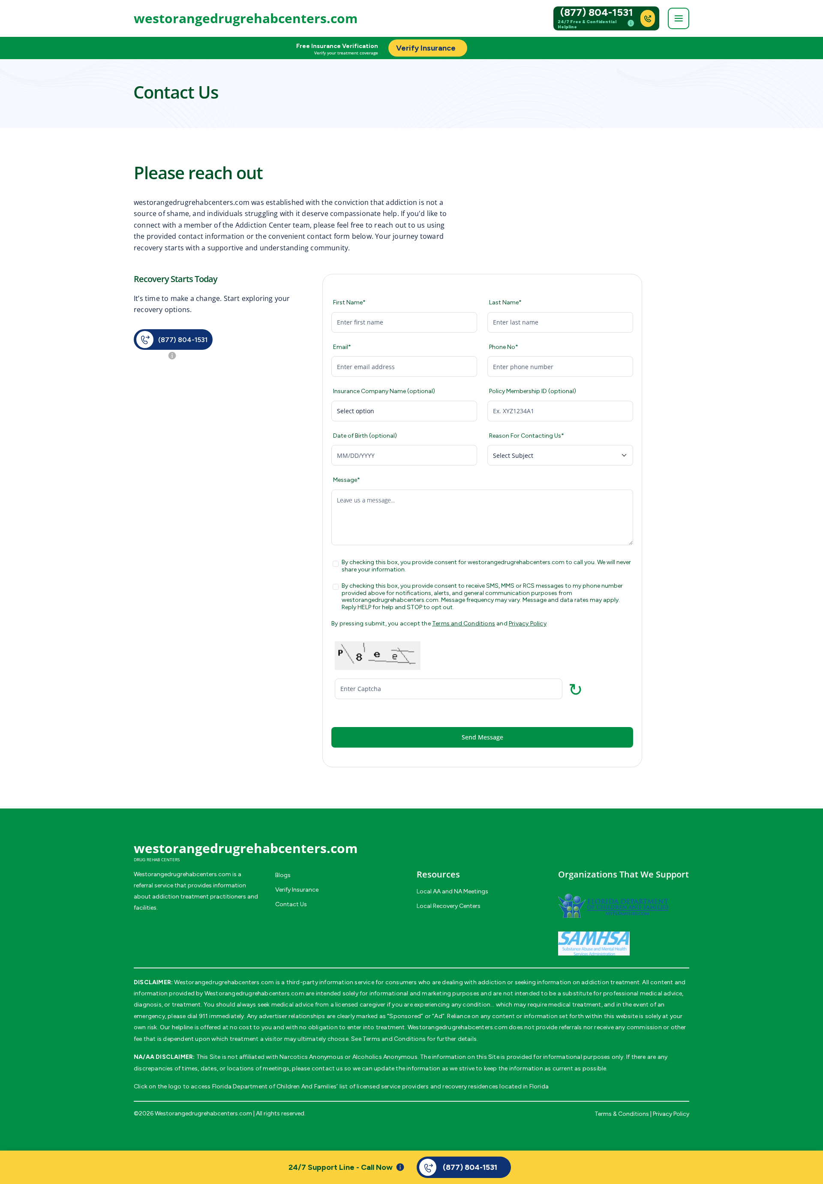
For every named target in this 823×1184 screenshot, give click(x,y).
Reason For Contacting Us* (526, 436)
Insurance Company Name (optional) (384, 391)
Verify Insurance (296, 889)
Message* (346, 480)
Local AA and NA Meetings (452, 891)
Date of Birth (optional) (365, 436)
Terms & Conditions (622, 1114)
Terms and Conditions (463, 623)
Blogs (283, 875)
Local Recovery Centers (449, 906)
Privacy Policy (528, 623)
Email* (342, 347)
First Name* (349, 302)
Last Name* (505, 302)
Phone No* (503, 347)
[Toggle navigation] (678, 18)
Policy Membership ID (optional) (532, 391)
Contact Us (291, 904)
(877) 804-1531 (596, 12)
